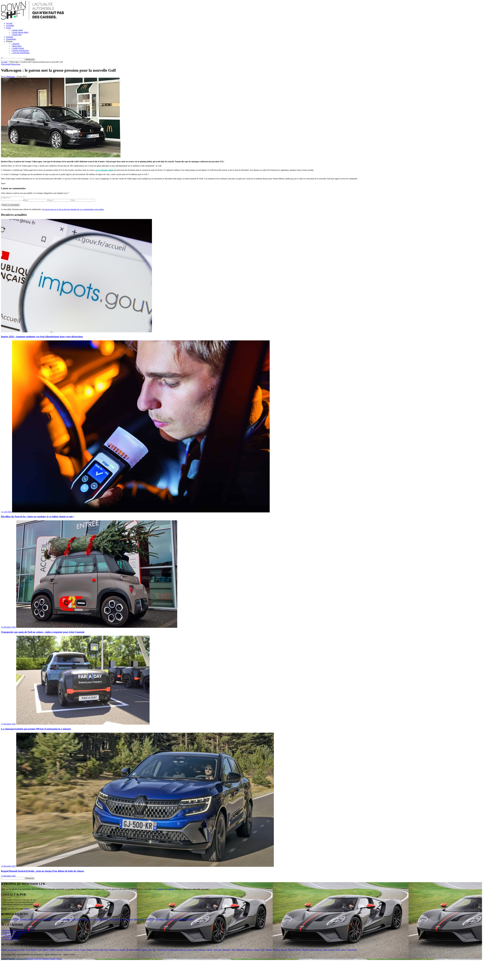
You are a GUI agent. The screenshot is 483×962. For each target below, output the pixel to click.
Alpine (21, 950)
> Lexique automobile (9, 939)
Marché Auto (139, 919)
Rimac (298, 950)
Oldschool (150, 919)
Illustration (159, 919)
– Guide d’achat (17, 48)
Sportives (88, 919)
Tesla (325, 950)
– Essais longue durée (19, 32)
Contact (59, 959)
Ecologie (9, 37)
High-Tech (47, 919)
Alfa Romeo (13, 950)
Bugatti (60, 950)
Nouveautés (5, 64)
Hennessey (114, 950)
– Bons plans (16, 46)
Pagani (269, 950)
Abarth (4, 950)
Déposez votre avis (16, 959)
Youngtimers (11, 39)
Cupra (82, 950)
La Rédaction (9, 76)
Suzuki (318, 950)
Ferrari (96, 950)
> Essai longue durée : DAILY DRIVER (17, 930)
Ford (106, 950)
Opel (263, 950)
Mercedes (226, 950)
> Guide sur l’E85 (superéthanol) (14, 932)
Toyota (331, 950)
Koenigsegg (162, 950)
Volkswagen (15, 64)
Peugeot (276, 950)
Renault (291, 950)
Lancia (182, 950)
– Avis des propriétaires (20, 53)
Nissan (256, 950)
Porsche (284, 950)
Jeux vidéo (57, 919)
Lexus (189, 950)
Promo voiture (170, 919)
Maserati (202, 950)
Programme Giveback (33, 959)
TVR (337, 950)
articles (160, 889)
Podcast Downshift (185, 919)
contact (26, 909)
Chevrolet (68, 950)
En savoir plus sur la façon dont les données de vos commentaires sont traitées (73, 209)
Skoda (305, 950)
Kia (154, 950)
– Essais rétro (16, 34)
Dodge (89, 950)
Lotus (195, 950)
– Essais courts (17, 30)
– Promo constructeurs (20, 50)
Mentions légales (48, 959)
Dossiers (38, 919)
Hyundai (130, 950)
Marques (23, 919)
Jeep (150, 950)
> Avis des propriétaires (10, 937)
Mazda (209, 950)
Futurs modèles (116, 919)
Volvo (343, 950)
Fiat (101, 950)
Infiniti (137, 950)
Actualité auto (6, 919)
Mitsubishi (241, 950)
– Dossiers (15, 44)
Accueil (9, 23)
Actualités (10, 25)
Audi (39, 950)
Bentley (46, 950)
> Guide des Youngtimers (11, 935)
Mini (233, 950)
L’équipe (4, 959)
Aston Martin (31, 950)
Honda (122, 950)
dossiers (171, 889)
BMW (52, 950)
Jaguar (144, 950)
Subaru (312, 950)
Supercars (97, 919)
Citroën (76, 950)
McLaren (217, 950)
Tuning (105, 919)
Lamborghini (173, 950)
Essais (8, 28)
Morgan (249, 950)
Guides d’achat (77, 919)
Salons (30, 919)
